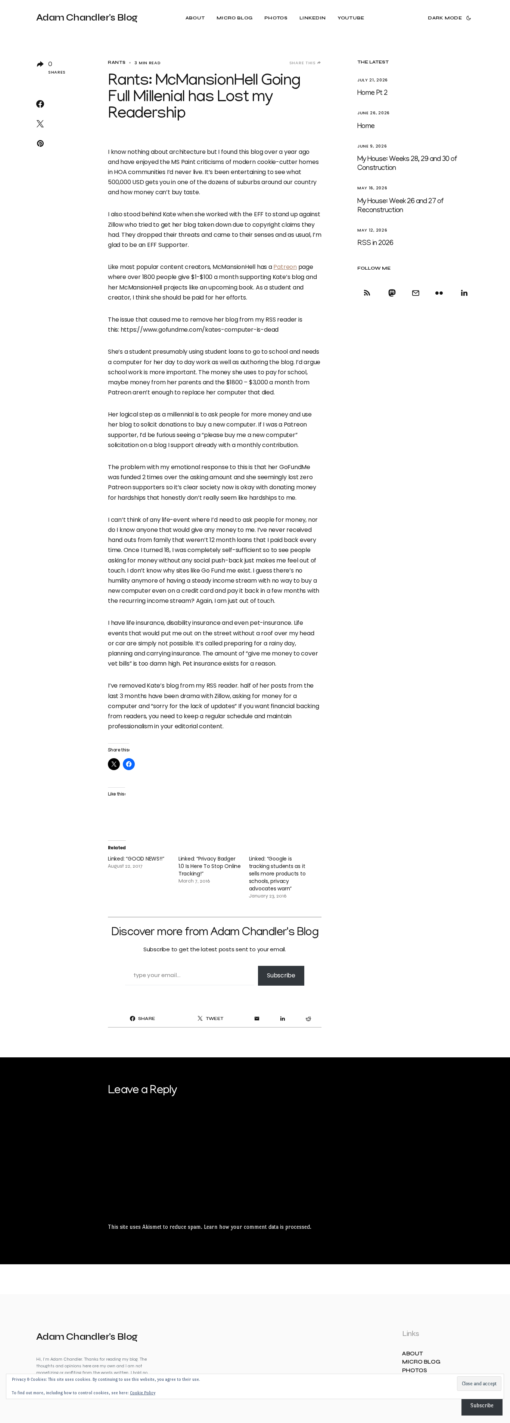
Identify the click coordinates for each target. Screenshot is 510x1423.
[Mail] (415, 293)
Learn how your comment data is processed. (257, 1227)
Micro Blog (421, 1362)
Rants (116, 62)
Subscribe (281, 975)
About (412, 1354)
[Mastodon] (392, 293)
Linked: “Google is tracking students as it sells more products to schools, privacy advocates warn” (277, 873)
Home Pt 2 (372, 93)
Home (365, 127)
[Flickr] (439, 293)
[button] (448, 18)
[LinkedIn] (463, 293)
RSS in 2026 (375, 243)
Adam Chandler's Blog (87, 17)
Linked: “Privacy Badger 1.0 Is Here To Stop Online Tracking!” (209, 866)
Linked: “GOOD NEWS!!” (136, 858)
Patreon (284, 267)
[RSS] (368, 293)
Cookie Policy (142, 1393)
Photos (414, 1370)
